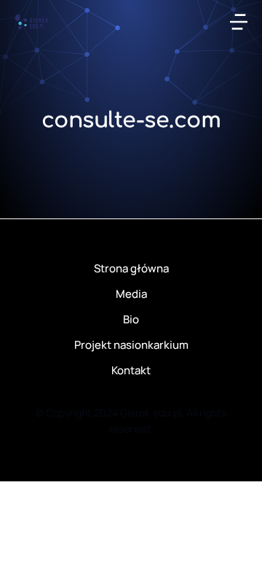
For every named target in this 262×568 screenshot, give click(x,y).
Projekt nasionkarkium (131, 344)
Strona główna (131, 268)
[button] (239, 22)
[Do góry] (231, 537)
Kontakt (131, 370)
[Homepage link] (31, 21)
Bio (131, 319)
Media (131, 293)
